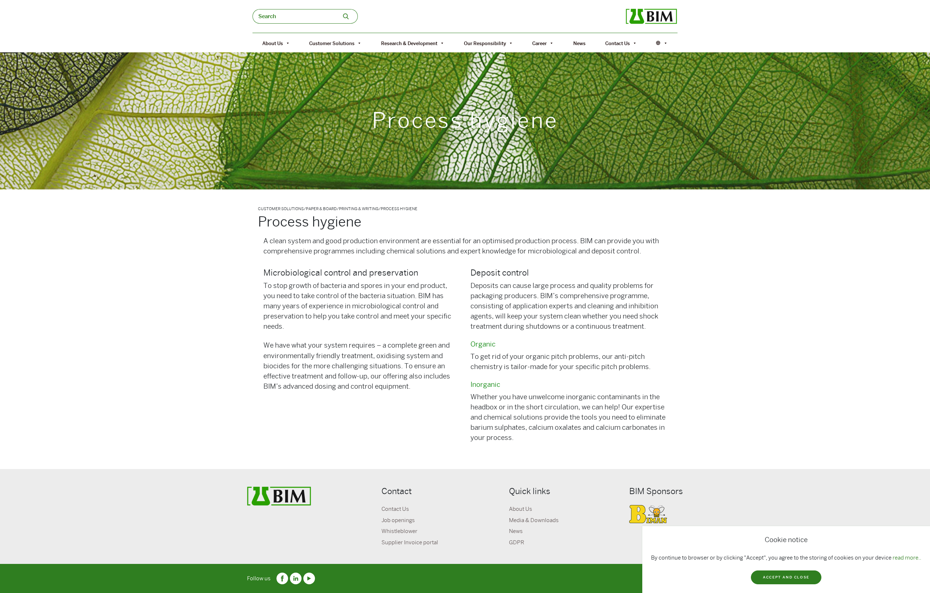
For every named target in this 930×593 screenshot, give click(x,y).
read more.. (907, 558)
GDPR (516, 542)
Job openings (398, 520)
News (579, 43)
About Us (272, 43)
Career (539, 43)
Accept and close (786, 577)
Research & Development (409, 43)
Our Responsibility (485, 43)
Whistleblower (399, 531)
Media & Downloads (534, 520)
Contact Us (617, 43)
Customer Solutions (332, 43)
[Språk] (662, 43)
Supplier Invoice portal (409, 542)
